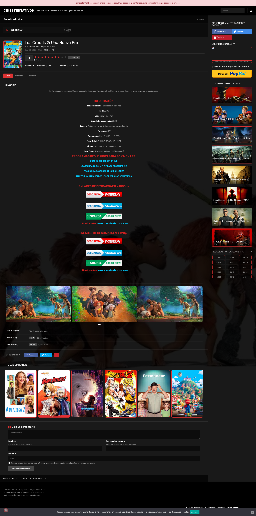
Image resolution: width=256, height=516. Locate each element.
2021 (232, 262)
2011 (245, 277)
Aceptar (194, 512)
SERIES (54, 10)
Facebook (221, 31)
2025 (218, 257)
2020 (245, 262)
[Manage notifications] (6, 510)
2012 (232, 277)
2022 (218, 262)
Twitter (240, 31)
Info (8, 76)
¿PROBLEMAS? (76, 10)
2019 (219, 267)
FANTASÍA (61, 66)
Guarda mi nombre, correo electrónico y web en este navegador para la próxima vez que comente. (53, 463)
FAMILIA (51, 66)
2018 (232, 267)
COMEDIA (41, 66)
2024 (232, 257)
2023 (245, 257)
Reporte (32, 76)
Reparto (19, 76)
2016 (219, 272)
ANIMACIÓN (29, 66)
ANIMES (63, 10)
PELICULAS (42, 10)
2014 (245, 272)
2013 (219, 277)
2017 (245, 267)
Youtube (220, 37)
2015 (232, 272)
